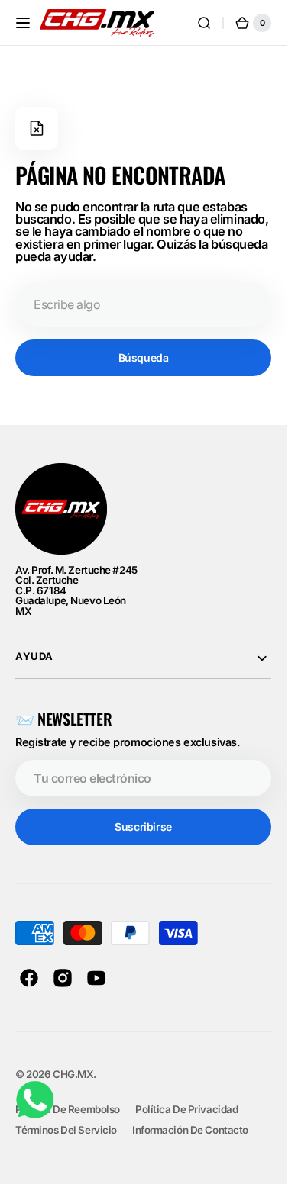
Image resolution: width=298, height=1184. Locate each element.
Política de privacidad (186, 1109)
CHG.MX (73, 1074)
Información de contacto (190, 1130)
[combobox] (143, 304)
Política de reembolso (67, 1109)
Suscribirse (143, 826)
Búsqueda (143, 357)
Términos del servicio (66, 1130)
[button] (23, 23)
